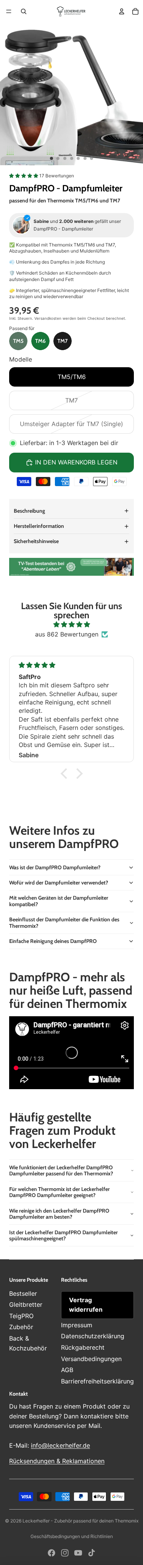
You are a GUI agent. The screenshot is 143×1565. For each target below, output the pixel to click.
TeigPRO (21, 1316)
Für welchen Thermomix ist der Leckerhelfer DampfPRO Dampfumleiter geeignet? (59, 1192)
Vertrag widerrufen (86, 1305)
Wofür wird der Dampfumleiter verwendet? (58, 882)
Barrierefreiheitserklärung (97, 1381)
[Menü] (9, 11)
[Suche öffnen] (24, 11)
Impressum (76, 1325)
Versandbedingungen (91, 1359)
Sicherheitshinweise (36, 541)
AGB (67, 1370)
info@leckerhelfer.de (60, 1445)
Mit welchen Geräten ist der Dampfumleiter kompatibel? (58, 901)
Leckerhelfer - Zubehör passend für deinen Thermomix (80, 1521)
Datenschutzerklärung (92, 1336)
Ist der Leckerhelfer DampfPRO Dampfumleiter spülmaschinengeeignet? (63, 1235)
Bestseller (23, 1293)
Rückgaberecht (82, 1347)
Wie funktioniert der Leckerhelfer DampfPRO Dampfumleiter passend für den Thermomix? (61, 1170)
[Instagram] (64, 1552)
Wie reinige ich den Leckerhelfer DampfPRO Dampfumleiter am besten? (59, 1214)
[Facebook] (51, 1552)
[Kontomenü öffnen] (122, 11)
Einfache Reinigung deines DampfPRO (53, 941)
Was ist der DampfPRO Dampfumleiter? (55, 867)
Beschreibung (29, 510)
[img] (71, 625)
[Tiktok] (91, 1552)
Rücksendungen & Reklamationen (56, 1461)
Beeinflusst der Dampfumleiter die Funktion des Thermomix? (64, 922)
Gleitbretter (25, 1304)
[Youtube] (78, 1552)
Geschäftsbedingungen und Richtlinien (72, 1536)
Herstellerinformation (39, 526)
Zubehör (21, 1327)
